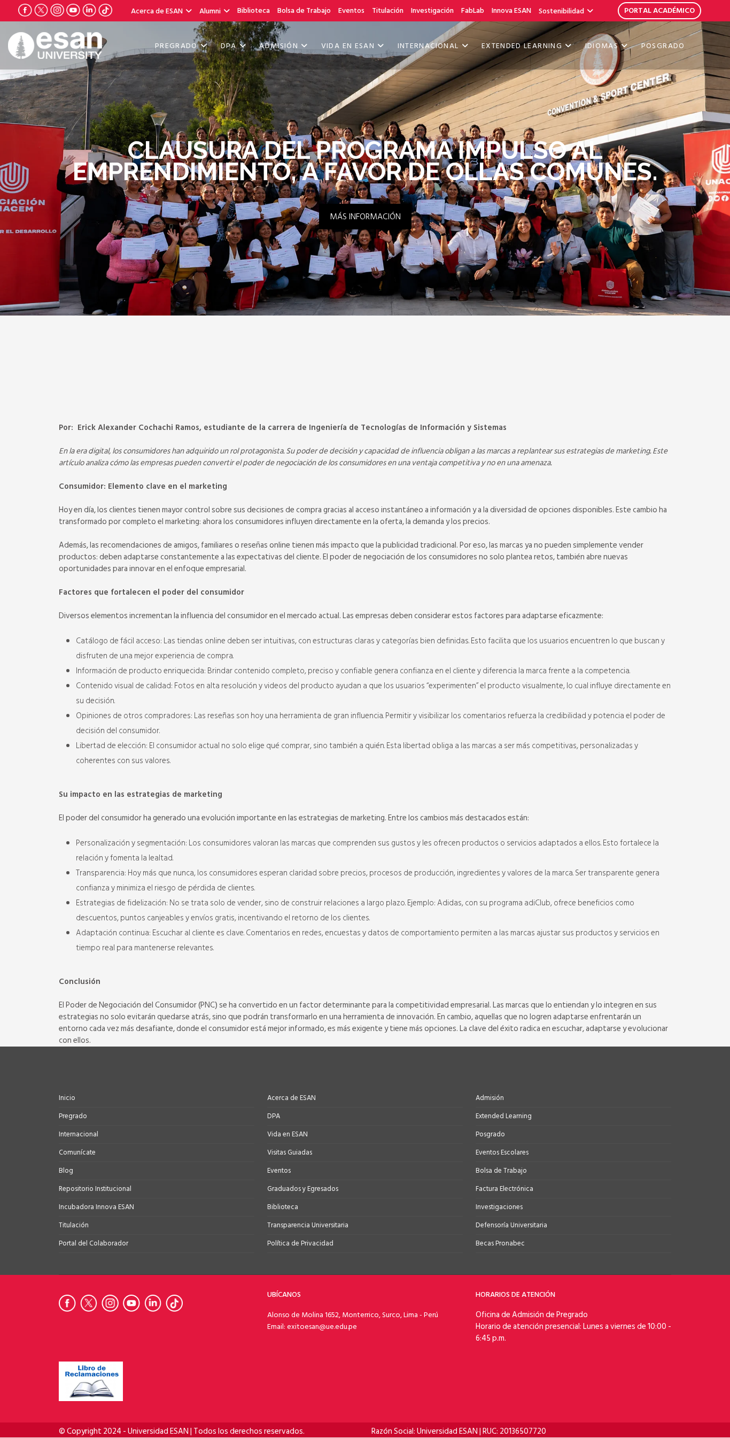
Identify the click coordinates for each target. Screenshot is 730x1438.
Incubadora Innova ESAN (96, 1207)
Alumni (210, 11)
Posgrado (663, 46)
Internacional (428, 46)
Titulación (387, 10)
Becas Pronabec (500, 1243)
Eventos (351, 10)
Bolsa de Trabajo (304, 10)
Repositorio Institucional (95, 1189)
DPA (229, 46)
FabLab (472, 10)
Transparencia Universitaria (307, 1225)
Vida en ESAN (348, 46)
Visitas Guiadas (289, 1152)
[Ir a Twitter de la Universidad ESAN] (41, 10)
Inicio (67, 1098)
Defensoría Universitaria (511, 1225)
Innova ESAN (511, 10)
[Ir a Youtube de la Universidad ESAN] (73, 10)
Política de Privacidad (300, 1243)
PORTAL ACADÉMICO (659, 10)
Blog (66, 1170)
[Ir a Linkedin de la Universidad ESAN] (155, 1303)
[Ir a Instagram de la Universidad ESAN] (57, 10)
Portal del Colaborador (93, 1243)
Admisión (278, 46)
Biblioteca (253, 10)
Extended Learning (522, 46)
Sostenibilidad (561, 11)
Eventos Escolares (502, 1152)
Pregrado (176, 46)
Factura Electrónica (504, 1189)
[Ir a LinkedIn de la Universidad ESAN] (89, 10)
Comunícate (77, 1152)
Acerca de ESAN (157, 11)
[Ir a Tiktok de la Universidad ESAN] (105, 10)
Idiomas (601, 46)
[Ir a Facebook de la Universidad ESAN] (25, 10)
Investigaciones (499, 1207)
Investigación (432, 10)
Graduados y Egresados (302, 1189)
